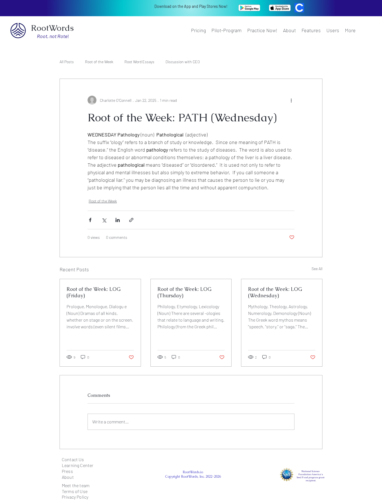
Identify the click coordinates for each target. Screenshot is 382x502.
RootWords (52, 27)
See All (317, 268)
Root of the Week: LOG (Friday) (94, 292)
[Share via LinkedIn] (117, 220)
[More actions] (291, 100)
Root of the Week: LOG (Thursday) (184, 292)
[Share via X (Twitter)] (104, 220)
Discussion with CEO (183, 61)
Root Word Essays (139, 61)
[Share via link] (131, 220)
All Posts (67, 61)
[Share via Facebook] (90, 220)
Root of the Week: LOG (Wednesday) (275, 292)
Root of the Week (99, 61)
